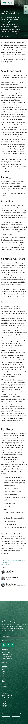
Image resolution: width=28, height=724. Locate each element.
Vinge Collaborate (6, 684)
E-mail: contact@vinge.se (7, 652)
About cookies (6, 716)
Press (3, 673)
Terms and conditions (17, 713)
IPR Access (4, 686)
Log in (3, 675)
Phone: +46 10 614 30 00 (7, 654)
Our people (4, 666)
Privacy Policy (16, 716)
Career (3, 671)
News (3, 669)
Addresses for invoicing (7, 658)
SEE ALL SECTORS (5, 564)
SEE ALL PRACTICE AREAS (7, 562)
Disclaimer (6, 713)
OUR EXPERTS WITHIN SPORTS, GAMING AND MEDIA (13, 560)
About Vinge (4, 667)
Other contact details (6, 656)
